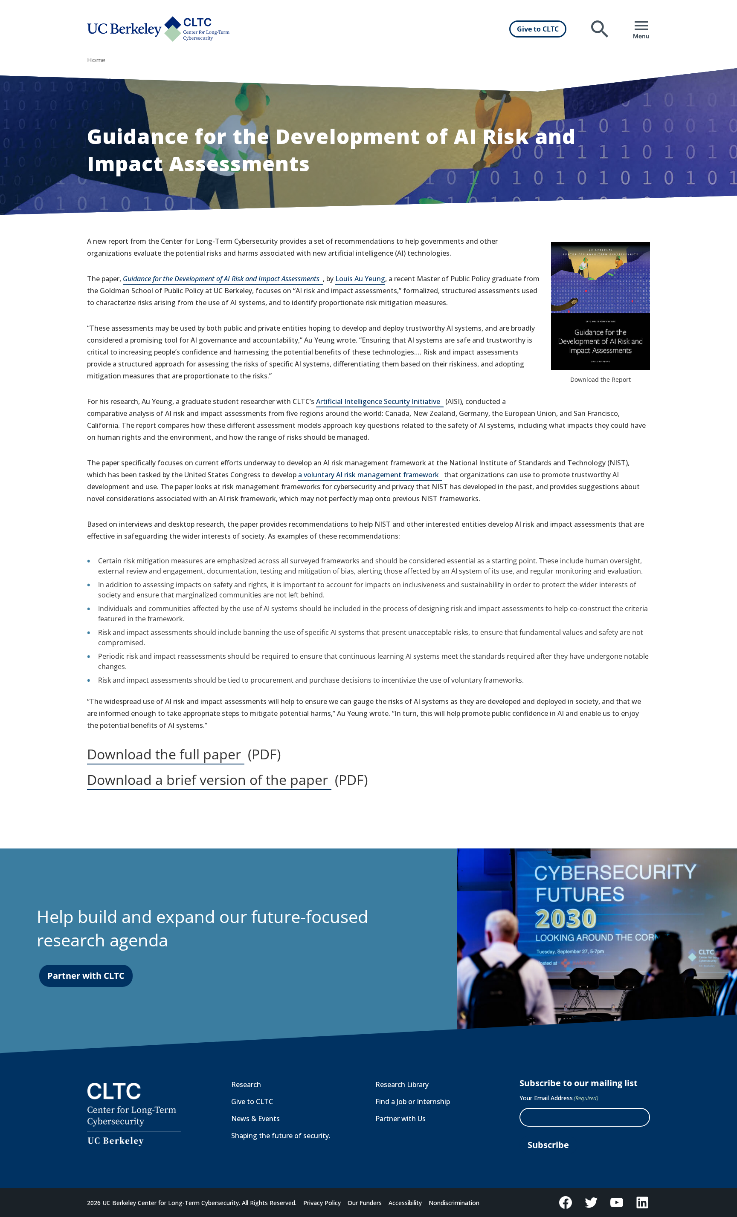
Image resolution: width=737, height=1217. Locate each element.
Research (246, 1084)
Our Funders (365, 1203)
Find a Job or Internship (412, 1101)
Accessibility (405, 1203)
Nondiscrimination (454, 1203)
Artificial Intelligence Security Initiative (380, 402)
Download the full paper (165, 754)
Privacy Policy (322, 1203)
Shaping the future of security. (281, 1135)
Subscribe (548, 1145)
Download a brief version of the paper (209, 780)
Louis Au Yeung (360, 278)
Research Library (402, 1084)
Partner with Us (400, 1118)
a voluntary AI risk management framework (370, 475)
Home (96, 60)
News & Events (255, 1118)
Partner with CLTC (86, 975)
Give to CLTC (538, 29)
